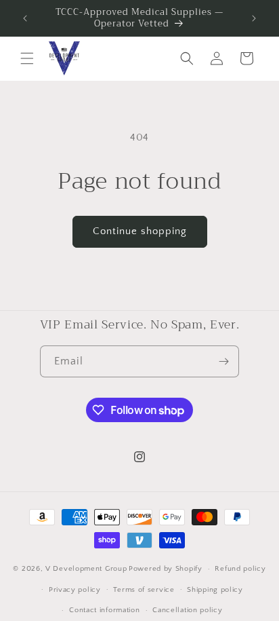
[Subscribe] (223, 361)
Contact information (104, 610)
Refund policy (240, 569)
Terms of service (143, 590)
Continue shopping (140, 231)
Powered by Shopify (165, 569)
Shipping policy (215, 590)
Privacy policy (75, 590)
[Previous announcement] (25, 18)
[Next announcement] (254, 18)
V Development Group (86, 569)
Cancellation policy (187, 610)
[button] (27, 58)
